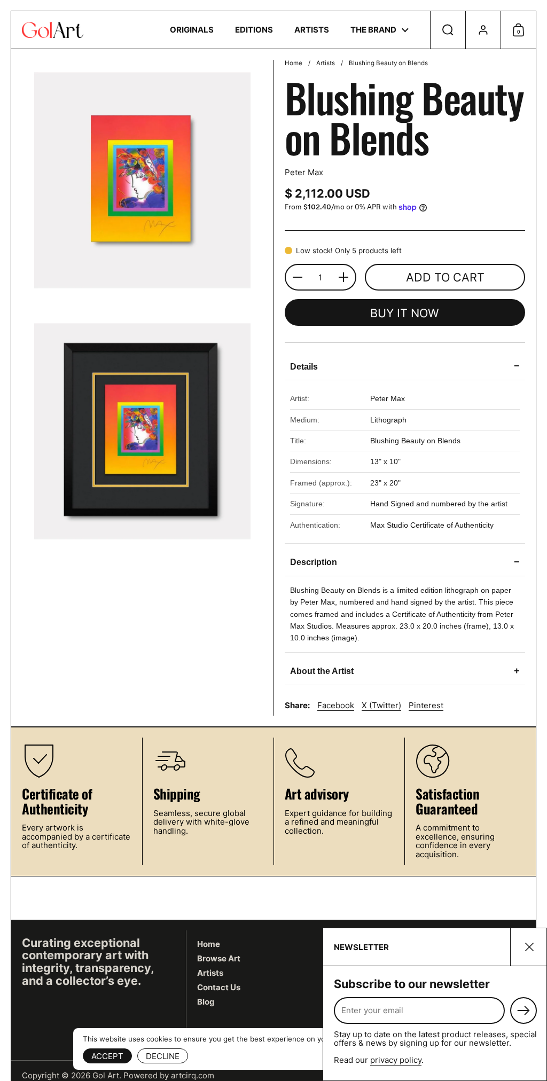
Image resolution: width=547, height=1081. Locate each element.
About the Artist (405, 670)
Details (405, 366)
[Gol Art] (52, 30)
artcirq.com (192, 1075)
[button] (447, 30)
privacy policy (395, 1060)
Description (405, 562)
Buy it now (404, 313)
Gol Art (105, 1075)
